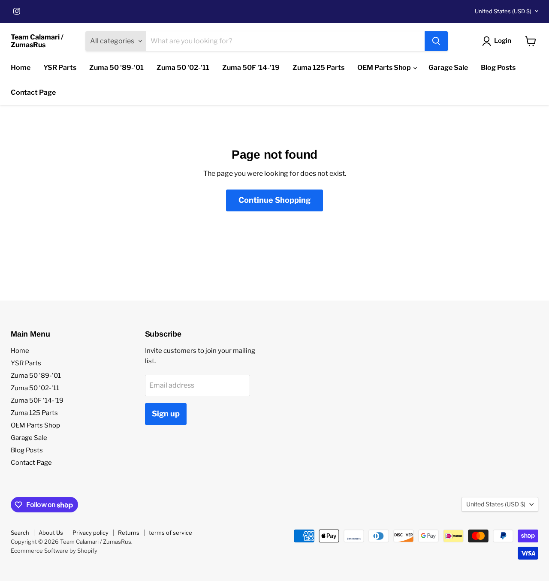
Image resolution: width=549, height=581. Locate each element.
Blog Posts (498, 67)
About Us (51, 532)
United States (503, 11)
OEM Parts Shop (384, 67)
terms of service (170, 532)
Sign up (166, 413)
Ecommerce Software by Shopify (54, 550)
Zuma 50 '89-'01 (116, 67)
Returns (128, 532)
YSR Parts (59, 67)
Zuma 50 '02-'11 (183, 67)
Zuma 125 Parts (318, 67)
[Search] (436, 41)
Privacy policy (90, 532)
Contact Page (33, 92)
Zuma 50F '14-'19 (251, 67)
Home (20, 67)
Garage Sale (448, 67)
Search (20, 532)
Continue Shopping (274, 200)
